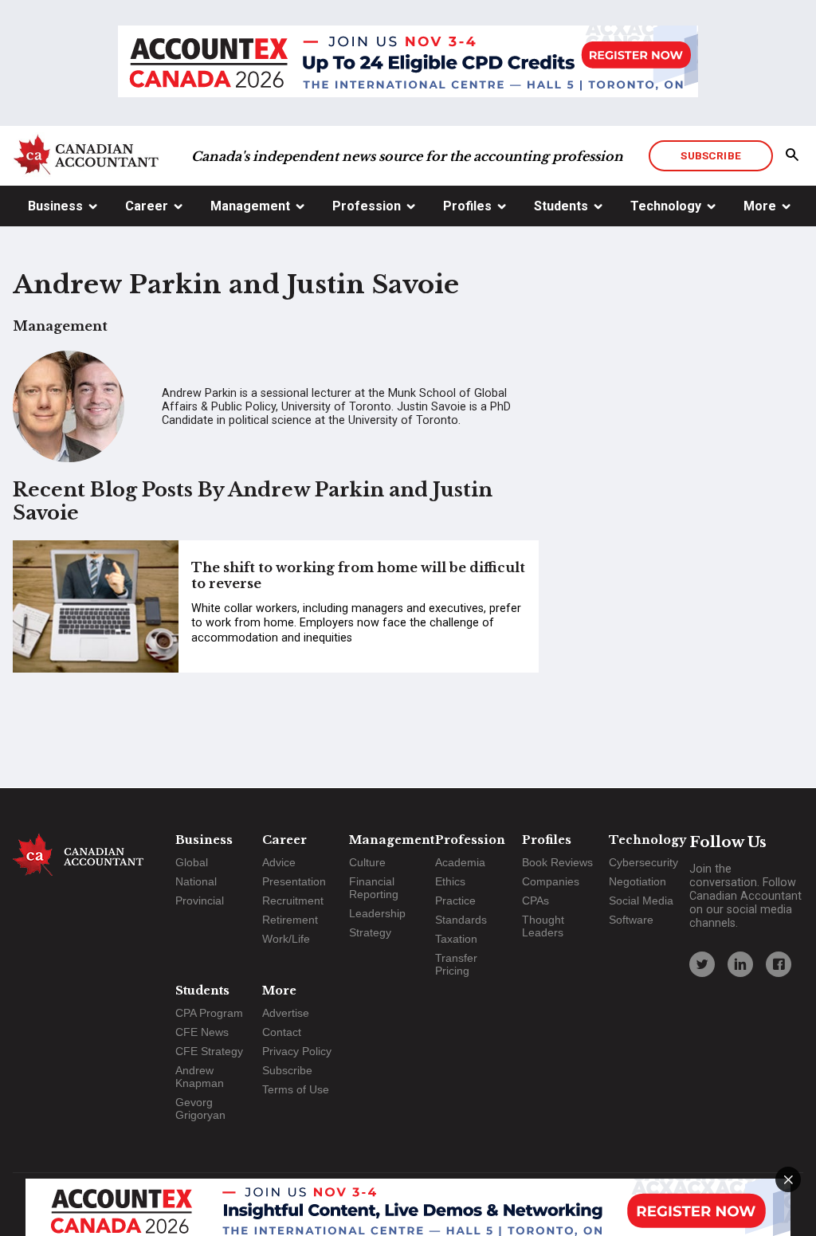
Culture (367, 862)
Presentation (294, 881)
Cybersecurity (643, 862)
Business (55, 206)
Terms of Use (295, 1089)
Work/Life (286, 938)
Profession (366, 206)
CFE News (202, 1032)
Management (250, 206)
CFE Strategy (209, 1051)
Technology (665, 206)
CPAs (535, 900)
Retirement (290, 919)
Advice (279, 862)
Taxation (456, 938)
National (196, 881)
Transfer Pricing (456, 964)
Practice (455, 900)
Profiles (467, 206)
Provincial (199, 900)
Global (191, 862)
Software (631, 919)
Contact (281, 1032)
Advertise (285, 1012)
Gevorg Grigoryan (200, 1108)
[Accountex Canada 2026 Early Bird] (408, 63)
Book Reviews (557, 862)
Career (146, 206)
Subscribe (710, 155)
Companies (550, 881)
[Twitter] (702, 964)
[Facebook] (778, 964)
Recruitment (293, 900)
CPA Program (209, 1012)
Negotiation (637, 881)
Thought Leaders (543, 926)
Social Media (641, 900)
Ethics (450, 881)
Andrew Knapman (199, 1076)
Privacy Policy (297, 1051)
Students (561, 206)
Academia (460, 862)
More (759, 206)
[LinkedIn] (740, 964)
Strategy (370, 932)
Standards (461, 919)
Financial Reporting (373, 888)
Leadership (377, 913)
